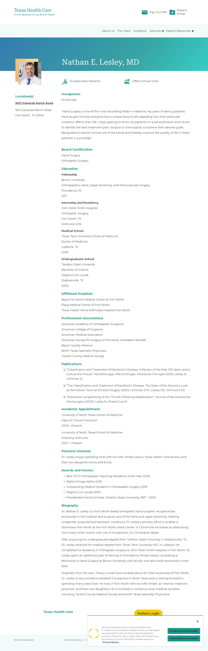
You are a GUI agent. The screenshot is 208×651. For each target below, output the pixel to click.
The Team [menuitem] (124, 31)
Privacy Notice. (110, 642)
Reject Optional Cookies (184, 638)
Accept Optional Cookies (183, 631)
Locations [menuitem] (140, 31)
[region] (145, 630)
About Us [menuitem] (108, 31)
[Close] (197, 621)
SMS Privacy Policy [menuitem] (73, 640)
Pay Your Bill (158, 12)
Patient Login (148, 613)
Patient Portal (182, 12)
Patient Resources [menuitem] (178, 31)
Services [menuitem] (155, 31)
